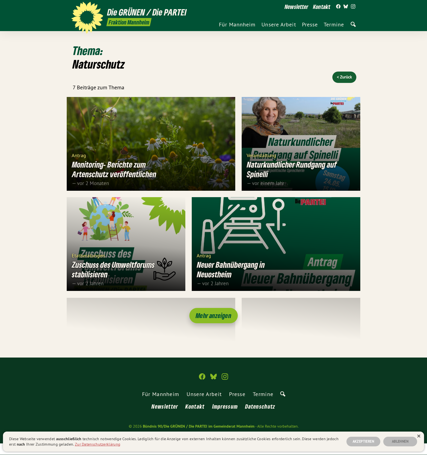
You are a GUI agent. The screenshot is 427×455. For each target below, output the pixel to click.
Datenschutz (260, 406)
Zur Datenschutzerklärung (97, 444)
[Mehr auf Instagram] (353, 7)
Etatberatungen (88, 255)
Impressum (225, 406)
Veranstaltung (261, 155)
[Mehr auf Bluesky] (345, 7)
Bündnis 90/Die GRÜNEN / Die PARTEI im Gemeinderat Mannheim (199, 426)
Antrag (79, 155)
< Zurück (344, 77)
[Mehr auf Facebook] (338, 7)
